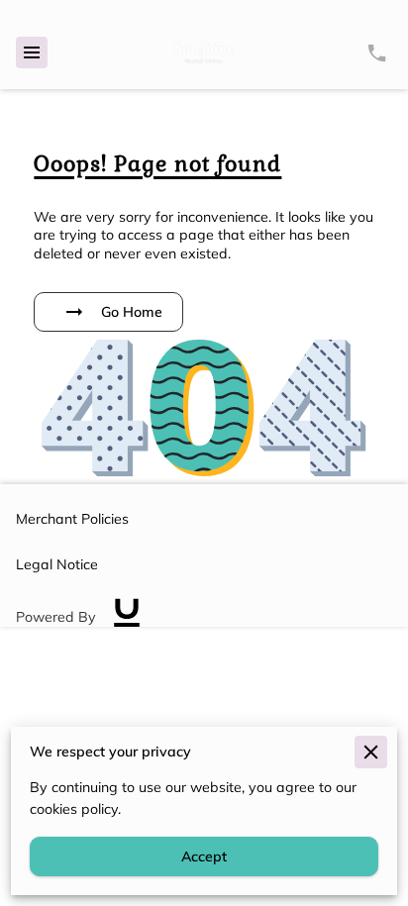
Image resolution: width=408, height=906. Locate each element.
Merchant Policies (72, 519)
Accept (204, 856)
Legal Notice (57, 564)
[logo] (127, 618)
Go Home (131, 312)
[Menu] (32, 52)
